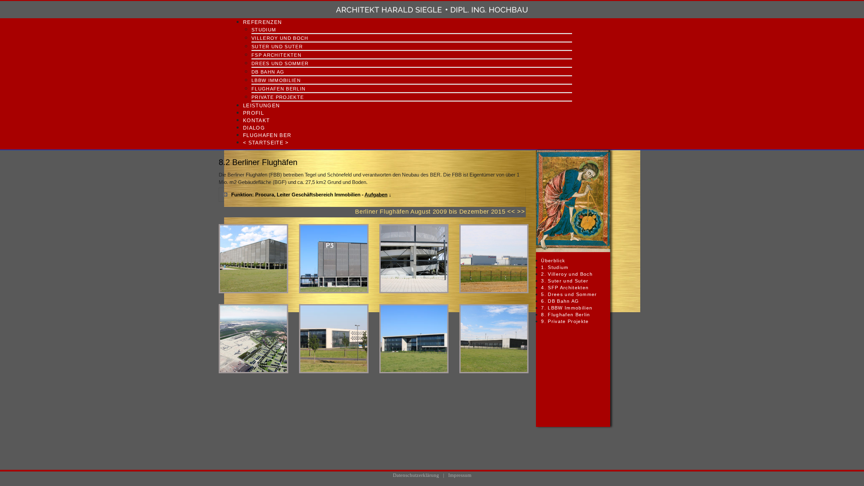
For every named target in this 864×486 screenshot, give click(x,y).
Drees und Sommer (279, 63)
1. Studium (554, 267)
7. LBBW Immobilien (566, 307)
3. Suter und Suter (564, 281)
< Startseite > (266, 142)
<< (511, 211)
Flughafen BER (267, 135)
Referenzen (262, 22)
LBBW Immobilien (276, 80)
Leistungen (261, 105)
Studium (263, 29)
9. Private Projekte (565, 321)
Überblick (553, 260)
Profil (253, 113)
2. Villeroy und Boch (567, 274)
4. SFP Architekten (565, 287)
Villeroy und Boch (279, 38)
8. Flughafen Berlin (565, 314)
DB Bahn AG (267, 72)
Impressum (459, 475)
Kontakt (256, 120)
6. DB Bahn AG (560, 301)
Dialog (254, 128)
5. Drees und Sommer (569, 294)
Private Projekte (277, 97)
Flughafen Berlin (278, 88)
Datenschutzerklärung (416, 475)
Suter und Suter (277, 46)
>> (521, 211)
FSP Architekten (276, 55)
